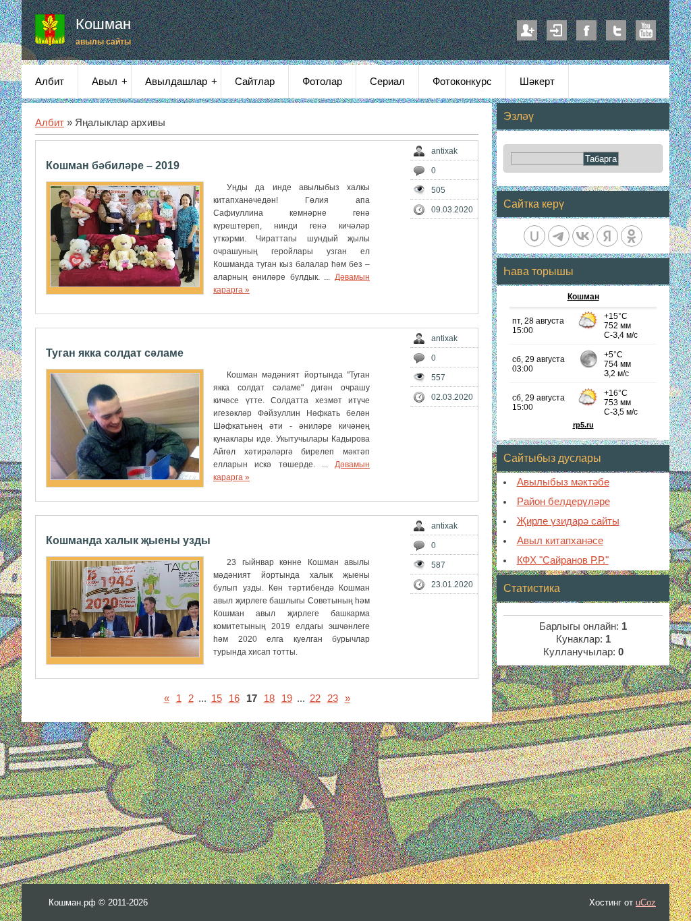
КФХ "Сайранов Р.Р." (563, 560)
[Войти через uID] (534, 236)
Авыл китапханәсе (560, 540)
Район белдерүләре (563, 501)
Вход (557, 30)
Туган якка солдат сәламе (115, 353)
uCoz (646, 902)
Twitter (616, 30)
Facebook (586, 30)
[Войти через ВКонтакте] (583, 236)
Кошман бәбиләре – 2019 (112, 165)
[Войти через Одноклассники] (631, 236)
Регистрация (527, 30)
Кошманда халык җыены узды (128, 540)
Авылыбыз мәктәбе (563, 482)
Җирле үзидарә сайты (568, 521)
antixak (444, 151)
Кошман (103, 24)
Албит (49, 122)
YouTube (646, 30)
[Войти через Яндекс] (607, 236)
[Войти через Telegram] (559, 236)
